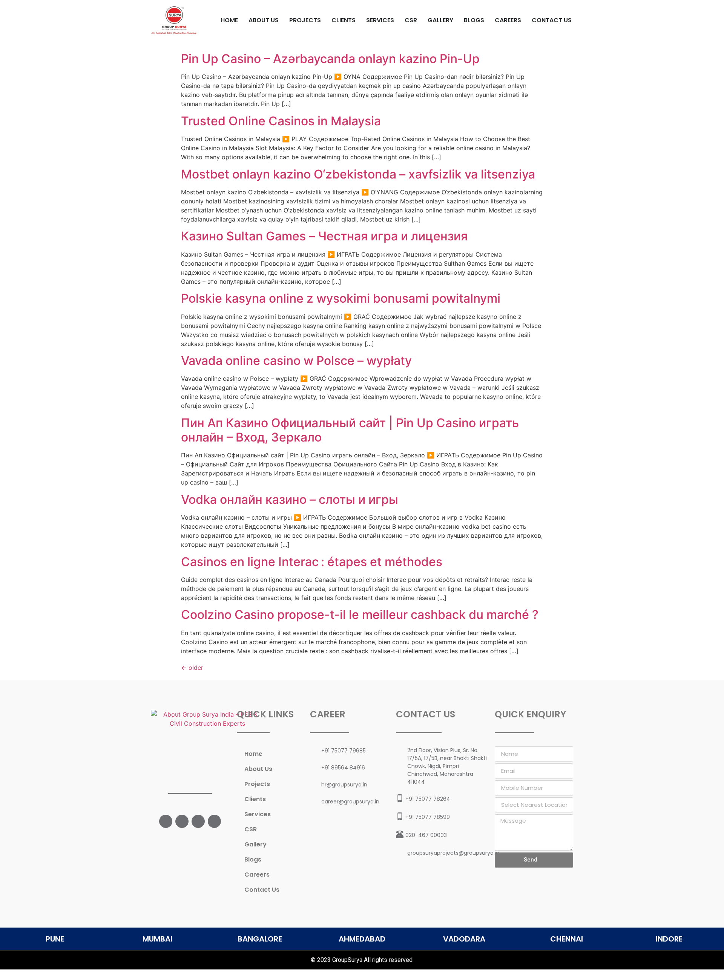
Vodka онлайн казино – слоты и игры (289, 499)
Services (380, 20)
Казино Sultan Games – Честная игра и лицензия (324, 236)
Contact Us (552, 20)
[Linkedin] (214, 821)
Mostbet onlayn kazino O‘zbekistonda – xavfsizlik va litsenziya (358, 174)
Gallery (440, 20)
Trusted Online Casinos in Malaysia (281, 121)
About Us (263, 20)
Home (229, 20)
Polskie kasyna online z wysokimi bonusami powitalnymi (340, 298)
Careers (508, 20)
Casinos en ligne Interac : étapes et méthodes (311, 561)
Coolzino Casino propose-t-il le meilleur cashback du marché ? (359, 614)
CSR (411, 20)
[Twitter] (182, 821)
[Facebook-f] (165, 821)
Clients (343, 20)
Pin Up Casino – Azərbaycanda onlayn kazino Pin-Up (330, 58)
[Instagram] (198, 821)
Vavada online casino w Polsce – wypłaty (296, 360)
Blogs (474, 20)
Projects (305, 20)
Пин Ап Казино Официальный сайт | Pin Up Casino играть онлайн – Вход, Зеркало (350, 430)
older (192, 667)
